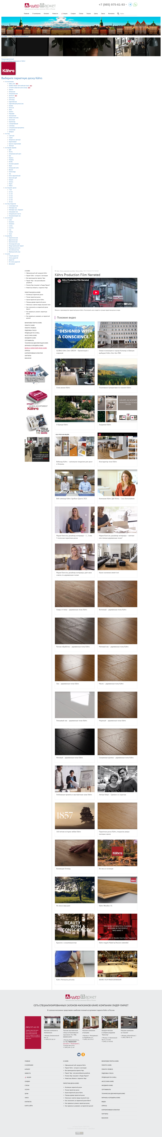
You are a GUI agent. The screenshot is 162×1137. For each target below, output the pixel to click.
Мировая (11, 114)
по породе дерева (10, 148)
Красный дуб (13, 178)
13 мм (11, 196)
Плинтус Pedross (30, 328)
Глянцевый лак (13, 212)
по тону (7, 134)
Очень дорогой (13, 258)
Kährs (58, 271)
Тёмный (11, 146)
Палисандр (12, 172)
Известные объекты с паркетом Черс (37, 287)
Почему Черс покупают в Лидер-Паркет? (38, 285)
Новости (55, 13)
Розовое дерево (14, 164)
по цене (7, 254)
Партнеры (28, 355)
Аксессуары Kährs (31, 335)
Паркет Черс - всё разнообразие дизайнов (77, 1073)
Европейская (13, 102)
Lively (10, 226)
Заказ (103, 13)
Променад (12, 122)
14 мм (11, 198)
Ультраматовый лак (15, 216)
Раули (10, 184)
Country (11, 228)
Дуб (10, 150)
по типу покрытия (10, 204)
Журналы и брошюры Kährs (34, 345)
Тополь (11, 182)
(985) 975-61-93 (32, 1027)
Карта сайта (29, 1106)
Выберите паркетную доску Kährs (21, 78)
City (10, 230)
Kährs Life (12, 84)
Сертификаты (29, 340)
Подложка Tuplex (31, 330)
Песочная (12, 120)
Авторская (12, 92)
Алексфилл (91, 1128)
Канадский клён (14, 168)
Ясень (11, 152)
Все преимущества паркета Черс (35, 278)
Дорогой (11, 260)
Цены (96, 13)
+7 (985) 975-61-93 (112, 4)
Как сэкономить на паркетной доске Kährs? (78, 1100)
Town (10, 234)
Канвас (11, 106)
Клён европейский (14, 176)
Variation (11, 224)
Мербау (11, 160)
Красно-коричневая (15, 144)
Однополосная (13, 238)
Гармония (12, 98)
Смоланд (11, 126)
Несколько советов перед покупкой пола (38, 304)
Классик (11, 108)
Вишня (11, 170)
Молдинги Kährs (30, 338)
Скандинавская (13, 124)
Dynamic (11, 222)
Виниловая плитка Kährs (33, 323)
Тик (10, 174)
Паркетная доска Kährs (32, 292)
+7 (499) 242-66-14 (49, 1039)
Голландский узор (14, 244)
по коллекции (9, 81)
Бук (10, 156)
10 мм (11, 192)
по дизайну (8, 236)
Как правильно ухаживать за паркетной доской (79, 1106)
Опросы (27, 350)
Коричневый (12, 142)
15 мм (11, 200)
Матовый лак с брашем (16, 210)
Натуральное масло (15, 214)
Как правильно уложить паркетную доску (77, 1103)
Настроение (12, 116)
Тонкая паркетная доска (33, 297)
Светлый (11, 136)
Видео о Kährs (79, 271)
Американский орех (15, 154)
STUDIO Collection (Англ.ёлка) (18, 88)
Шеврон (11, 132)
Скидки (73, 13)
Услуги (89, 13)
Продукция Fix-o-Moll (32, 333)
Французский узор (14, 252)
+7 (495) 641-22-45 (68, 1047)
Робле (11, 186)
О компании (36, 13)
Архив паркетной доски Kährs (35, 299)
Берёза (11, 158)
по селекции (9, 218)
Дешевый (12, 264)
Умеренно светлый (14, 140)
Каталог (46, 13)
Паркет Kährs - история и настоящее (37, 275)
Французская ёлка (14, 248)
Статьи (81, 13)
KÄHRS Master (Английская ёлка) (19, 85)
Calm (10, 220)
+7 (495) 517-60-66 (107, 1041)
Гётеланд (11, 99)
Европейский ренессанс (16, 104)
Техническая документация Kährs (36, 343)
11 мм (11, 194)
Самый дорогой (13, 256)
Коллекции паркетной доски (34, 294)
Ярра (10, 166)
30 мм (11, 202)
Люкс (10, 109)
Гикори (11, 180)
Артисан (11, 95)
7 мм (10, 190)
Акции (65, 13)
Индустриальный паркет (16, 246)
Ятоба (10, 162)
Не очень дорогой (14, 262)
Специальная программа (16, 128)
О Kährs (27, 271)
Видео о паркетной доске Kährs (36, 348)
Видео (104, 1102)
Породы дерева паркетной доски (36, 302)
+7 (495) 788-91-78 (126, 1037)
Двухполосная (13, 240)
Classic (11, 232)
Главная (26, 13)
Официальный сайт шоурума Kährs (36, 273)
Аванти (11, 89)
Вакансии (28, 358)
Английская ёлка (14, 250)
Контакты (111, 13)
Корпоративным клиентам (34, 353)
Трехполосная (13, 242)
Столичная (12, 130)
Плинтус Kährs (30, 325)
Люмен (11, 112)
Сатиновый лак (13, 206)
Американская (13, 94)
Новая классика (13, 118)
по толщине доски (10, 188)
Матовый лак (13, 208)
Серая (10, 138)
